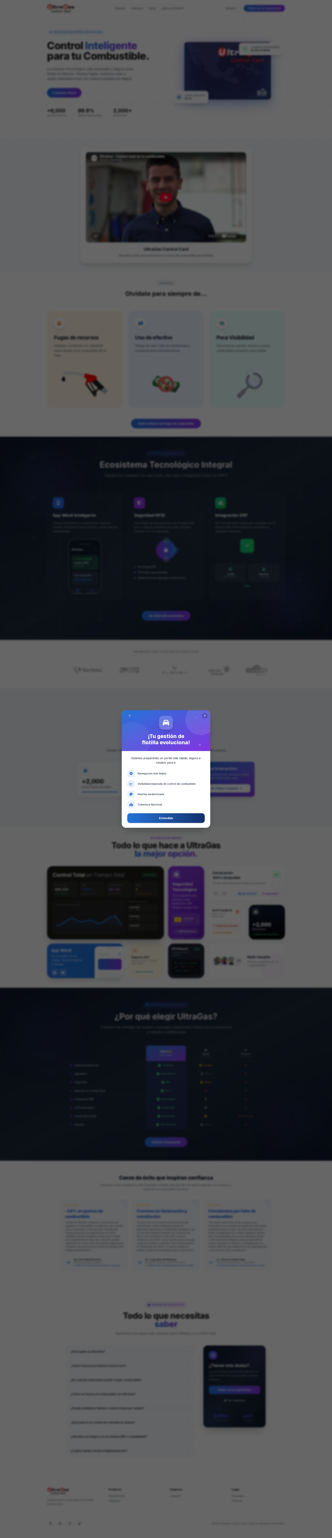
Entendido (166, 818)
